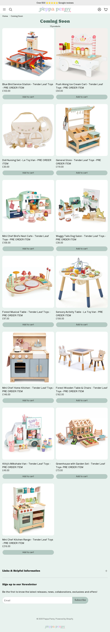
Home (5, 16)
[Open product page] (28, 54)
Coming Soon (17, 16)
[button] (4, 9)
